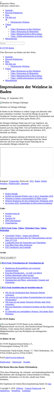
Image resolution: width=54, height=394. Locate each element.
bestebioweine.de (12, 213)
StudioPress (5, 391)
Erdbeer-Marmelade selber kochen (19, 275)
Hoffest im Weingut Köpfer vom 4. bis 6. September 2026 (29, 196)
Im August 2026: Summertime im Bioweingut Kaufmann (28, 203)
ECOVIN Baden (7, 48)
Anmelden (26, 391)
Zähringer (25, 183)
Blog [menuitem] (7, 15)
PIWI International (13, 220)
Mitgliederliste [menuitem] (11, 38)
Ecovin (8, 216)
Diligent (19, 388)
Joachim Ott (10, 218)
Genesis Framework (33, 388)
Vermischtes (14, 181)
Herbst (44, 181)
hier (49, 384)
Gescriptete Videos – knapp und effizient (22, 235)
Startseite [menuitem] (9, 10)
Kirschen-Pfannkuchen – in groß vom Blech (23, 273)
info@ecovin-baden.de (14, 357)
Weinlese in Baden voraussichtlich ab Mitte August (26, 198)
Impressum (16, 362)
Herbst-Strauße (11, 194)
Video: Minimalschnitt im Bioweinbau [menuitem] (26, 34)
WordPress (15, 391)
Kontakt (26, 362)
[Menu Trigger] (1, 1)
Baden (37, 181)
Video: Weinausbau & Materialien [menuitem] (24, 31)
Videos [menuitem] (8, 25)
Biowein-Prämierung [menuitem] (14, 13)
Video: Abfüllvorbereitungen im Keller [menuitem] (26, 36)
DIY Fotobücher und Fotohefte (18, 247)
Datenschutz (5, 362)
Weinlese (3, 183)
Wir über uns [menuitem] (10, 18)
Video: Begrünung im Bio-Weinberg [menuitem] (25, 29)
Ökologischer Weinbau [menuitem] (19, 22)
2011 (32, 181)
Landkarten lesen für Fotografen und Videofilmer (25, 243)
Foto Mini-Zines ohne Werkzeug (18, 245)
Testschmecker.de (36, 263)
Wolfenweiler (14, 183)
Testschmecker (11, 223)
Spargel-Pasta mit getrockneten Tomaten (22, 278)
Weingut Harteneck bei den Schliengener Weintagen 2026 (29, 201)
